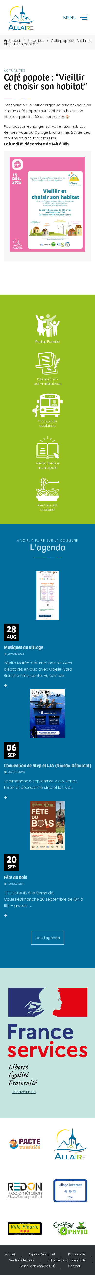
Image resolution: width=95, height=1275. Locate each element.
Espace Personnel (42, 1254)
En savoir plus (24, 1091)
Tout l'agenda (47, 937)
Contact (74, 1266)
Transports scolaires (47, 423)
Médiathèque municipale (48, 465)
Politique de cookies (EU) (37, 1266)
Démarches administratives (47, 381)
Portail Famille (47, 341)
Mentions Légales (21, 1260)
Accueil (14, 40)
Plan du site (76, 1254)
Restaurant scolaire (47, 507)
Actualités (35, 40)
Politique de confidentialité (67, 1260)
